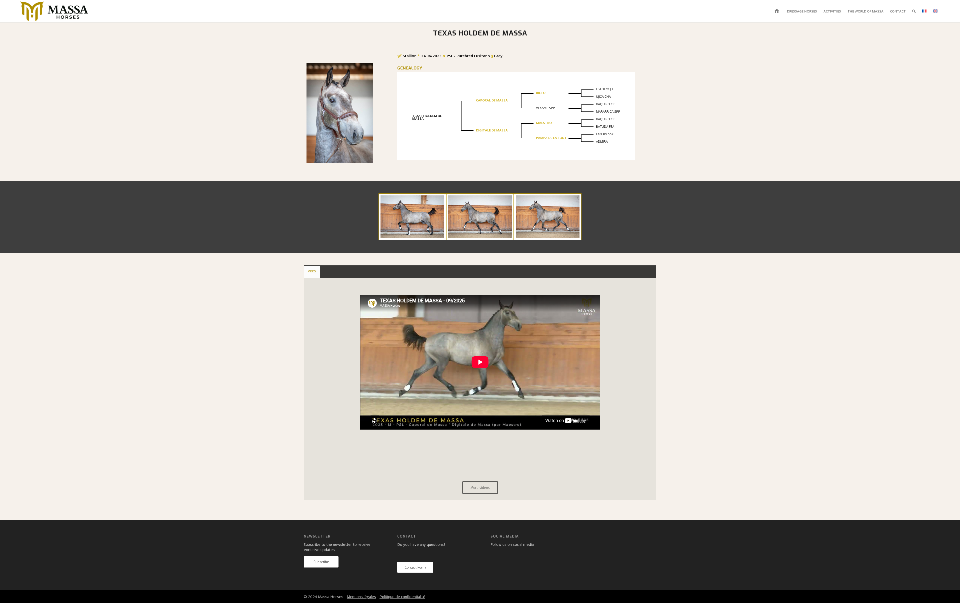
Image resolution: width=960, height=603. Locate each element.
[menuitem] (777, 11)
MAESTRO (544, 122)
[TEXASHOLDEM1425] (548, 216)
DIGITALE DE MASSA (492, 130)
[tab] (312, 272)
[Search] (914, 11)
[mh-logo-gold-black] (54, 11)
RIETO (541, 92)
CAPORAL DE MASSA (492, 100)
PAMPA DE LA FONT (551, 137)
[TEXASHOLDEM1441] (412, 216)
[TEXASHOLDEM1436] (480, 216)
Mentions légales (361, 596)
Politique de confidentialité (402, 596)
